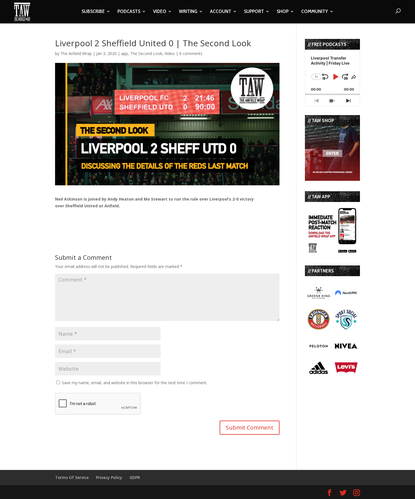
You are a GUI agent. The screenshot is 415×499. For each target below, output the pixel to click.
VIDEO (159, 11)
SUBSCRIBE (93, 11)
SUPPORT (254, 11)
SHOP (283, 11)
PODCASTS (128, 11)
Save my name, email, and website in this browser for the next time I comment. (134, 382)
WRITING (188, 11)
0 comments (190, 53)
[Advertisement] (121, 217)
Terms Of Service (72, 477)
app (124, 53)
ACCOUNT (220, 11)
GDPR (135, 477)
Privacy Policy (109, 477)
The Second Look (146, 53)
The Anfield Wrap (76, 53)
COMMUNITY (314, 11)
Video (170, 53)
